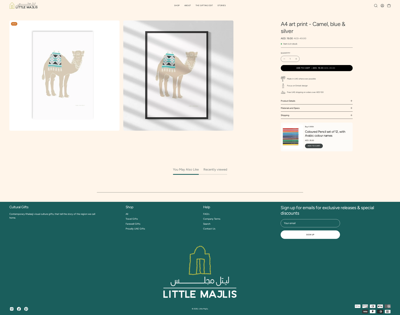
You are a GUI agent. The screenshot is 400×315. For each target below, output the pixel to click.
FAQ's (206, 214)
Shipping (285, 115)
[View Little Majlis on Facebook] (19, 309)
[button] (204, 5)
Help (206, 207)
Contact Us (209, 228)
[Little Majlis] (23, 5)
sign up (310, 235)
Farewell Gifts (133, 223)
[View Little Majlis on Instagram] (11, 309)
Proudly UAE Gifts (135, 228)
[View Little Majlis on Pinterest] (26, 309)
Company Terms (211, 218)
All (127, 214)
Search (206, 223)
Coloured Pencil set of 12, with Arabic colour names (325, 133)
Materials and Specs (290, 108)
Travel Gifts (132, 218)
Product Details (288, 101)
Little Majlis (203, 309)
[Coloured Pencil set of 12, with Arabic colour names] (293, 137)
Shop (129, 207)
